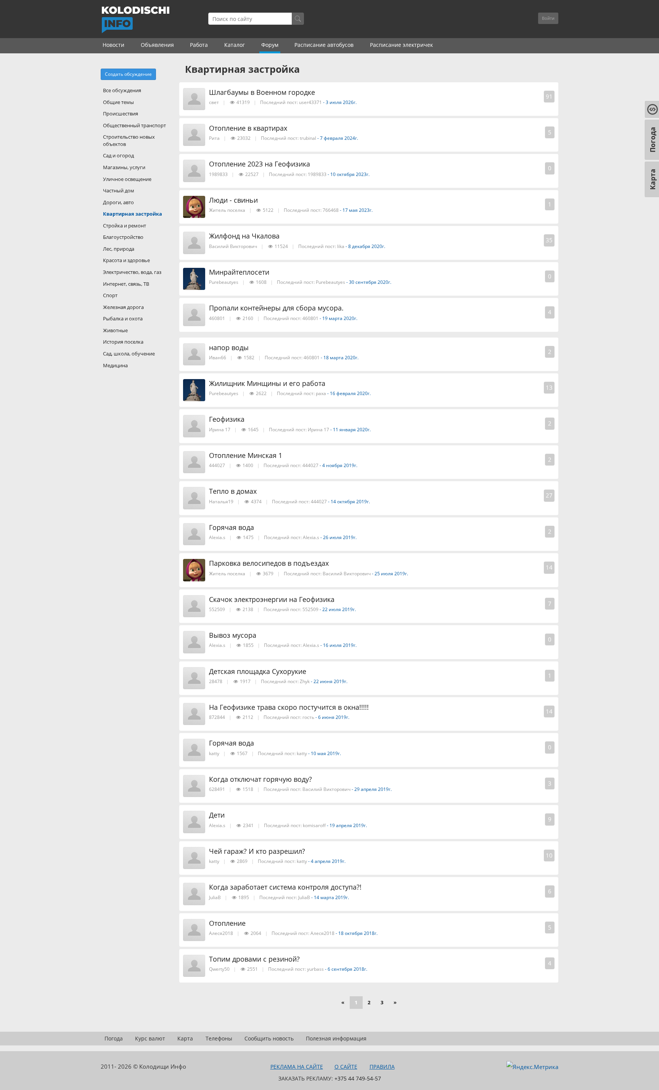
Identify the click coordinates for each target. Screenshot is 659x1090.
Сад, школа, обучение (129, 353)
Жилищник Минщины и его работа (267, 383)
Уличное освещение (127, 179)
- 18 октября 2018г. (357, 933)
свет (214, 102)
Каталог (234, 44)
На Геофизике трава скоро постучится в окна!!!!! (289, 707)
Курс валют (150, 1038)
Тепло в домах (233, 491)
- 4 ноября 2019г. (338, 465)
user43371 (310, 102)
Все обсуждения (122, 90)
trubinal (308, 138)
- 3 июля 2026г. (340, 102)
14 (549, 567)
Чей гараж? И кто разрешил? (257, 851)
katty (214, 753)
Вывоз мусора (232, 635)
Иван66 (217, 357)
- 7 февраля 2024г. (337, 138)
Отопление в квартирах (248, 128)
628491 (217, 789)
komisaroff (314, 825)
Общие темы (118, 102)
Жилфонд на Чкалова (244, 235)
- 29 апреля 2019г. (372, 789)
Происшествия (120, 113)
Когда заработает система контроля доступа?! (285, 887)
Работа (199, 44)
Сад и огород (118, 155)
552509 (217, 609)
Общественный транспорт (134, 125)
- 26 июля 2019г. (338, 537)
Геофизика (226, 419)
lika (340, 246)
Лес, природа (118, 248)
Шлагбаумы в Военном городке (262, 92)
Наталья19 (221, 501)
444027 (217, 465)
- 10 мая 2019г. (324, 753)
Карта (185, 1038)
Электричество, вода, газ (132, 272)
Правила (382, 1066)
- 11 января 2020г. (350, 429)
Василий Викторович (233, 246)
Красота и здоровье (126, 260)
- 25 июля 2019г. (390, 573)
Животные (115, 330)
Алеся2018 (221, 933)
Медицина (115, 365)
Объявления (157, 44)
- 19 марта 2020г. (338, 318)
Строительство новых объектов (129, 140)
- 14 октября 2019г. (349, 501)
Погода (113, 1038)
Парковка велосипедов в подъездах (269, 563)
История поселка (123, 341)
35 (549, 240)
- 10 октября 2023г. (349, 174)
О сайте (345, 1066)
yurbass (315, 969)
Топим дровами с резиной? (254, 959)
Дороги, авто (118, 202)
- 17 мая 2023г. (356, 210)
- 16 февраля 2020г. (349, 393)
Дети (217, 815)
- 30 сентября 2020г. (368, 282)
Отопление (227, 923)
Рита (214, 138)
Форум (269, 44)
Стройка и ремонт (124, 225)
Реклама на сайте (296, 1066)
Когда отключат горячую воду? (260, 779)
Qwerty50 (219, 969)
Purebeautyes (223, 282)
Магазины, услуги (124, 167)
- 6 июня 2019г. (332, 717)
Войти (548, 18)
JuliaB (215, 897)
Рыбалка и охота (123, 318)
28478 (215, 681)
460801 (217, 318)
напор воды (229, 347)
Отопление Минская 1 (245, 455)
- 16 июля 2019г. (338, 645)
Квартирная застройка (132, 213)
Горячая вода (231, 527)
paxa (321, 393)
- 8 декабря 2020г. (365, 246)
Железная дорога (123, 307)
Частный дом (118, 190)
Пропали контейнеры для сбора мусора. (276, 307)
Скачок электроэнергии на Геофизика (271, 599)
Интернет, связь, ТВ (126, 283)
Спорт (110, 295)
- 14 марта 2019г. (330, 897)
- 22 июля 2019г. (338, 609)
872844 (217, 717)
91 (549, 96)
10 (549, 855)
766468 (331, 210)
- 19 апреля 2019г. (347, 825)
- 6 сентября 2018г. (346, 969)
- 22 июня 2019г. (329, 681)
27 (549, 495)
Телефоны (219, 1038)
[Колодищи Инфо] (135, 19)
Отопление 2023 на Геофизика (259, 163)
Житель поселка (227, 210)
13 (549, 387)
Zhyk (305, 681)
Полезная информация (336, 1038)
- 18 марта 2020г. (339, 357)
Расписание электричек (401, 44)
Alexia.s (217, 537)
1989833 (218, 174)
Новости (113, 44)
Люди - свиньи (233, 200)
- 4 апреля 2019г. (327, 861)
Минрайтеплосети (239, 272)
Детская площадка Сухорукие (257, 671)
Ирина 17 (219, 429)
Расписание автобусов (324, 44)
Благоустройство (123, 237)
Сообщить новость (269, 1038)
